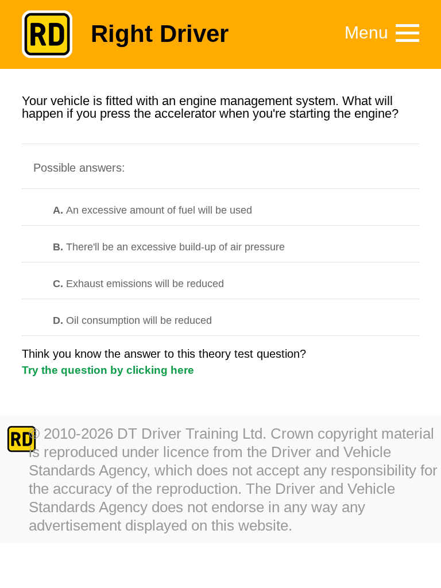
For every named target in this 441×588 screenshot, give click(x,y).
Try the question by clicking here (108, 370)
